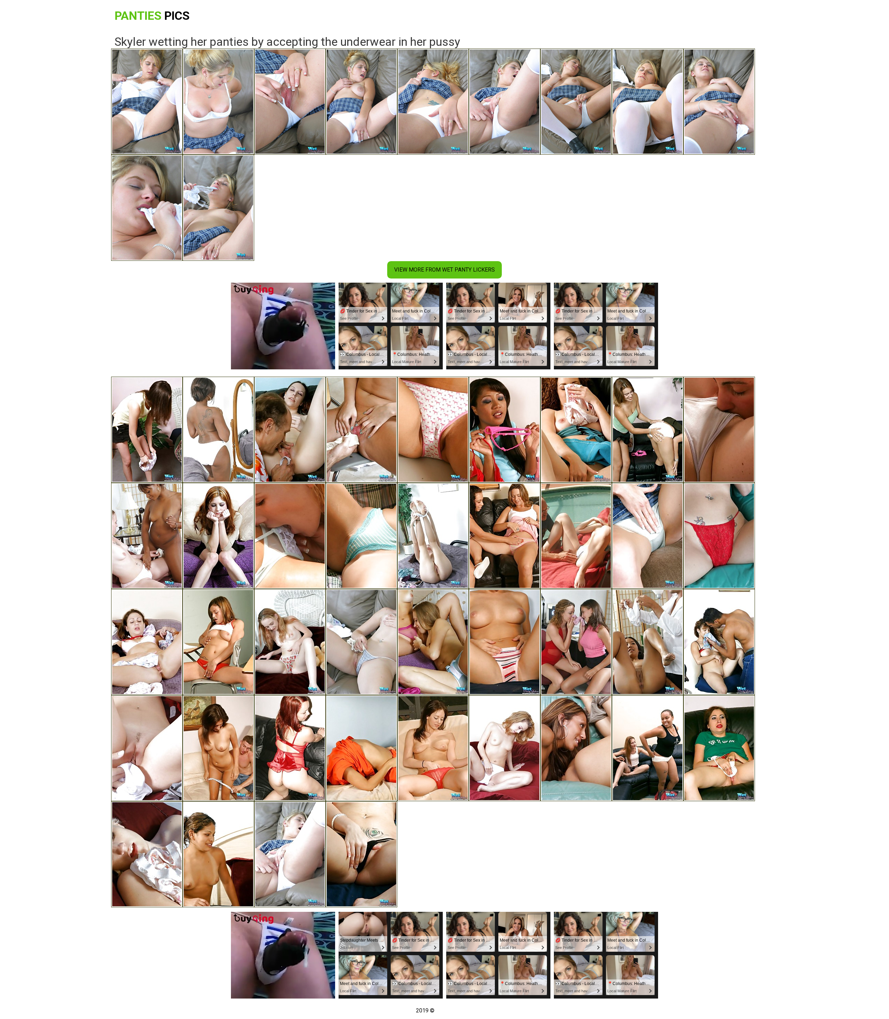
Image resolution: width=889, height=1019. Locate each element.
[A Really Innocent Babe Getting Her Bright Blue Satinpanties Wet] (647, 536)
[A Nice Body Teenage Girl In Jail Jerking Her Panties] (504, 642)
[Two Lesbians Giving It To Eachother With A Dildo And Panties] (647, 430)
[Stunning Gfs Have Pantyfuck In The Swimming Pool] (290, 536)
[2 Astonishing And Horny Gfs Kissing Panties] (218, 854)
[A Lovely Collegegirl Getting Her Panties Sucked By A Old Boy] (290, 430)
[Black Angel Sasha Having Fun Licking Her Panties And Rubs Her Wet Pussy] (218, 430)
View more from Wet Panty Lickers (444, 269)
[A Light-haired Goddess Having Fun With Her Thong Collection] (361, 854)
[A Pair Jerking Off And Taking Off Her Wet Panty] (719, 642)
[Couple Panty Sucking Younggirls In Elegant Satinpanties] (361, 536)
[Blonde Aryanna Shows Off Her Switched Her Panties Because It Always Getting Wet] (361, 642)
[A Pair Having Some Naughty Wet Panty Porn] (719, 430)
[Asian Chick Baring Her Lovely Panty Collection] (504, 430)
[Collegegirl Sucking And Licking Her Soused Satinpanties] (218, 642)
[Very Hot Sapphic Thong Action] (504, 536)
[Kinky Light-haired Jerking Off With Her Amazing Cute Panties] (147, 854)
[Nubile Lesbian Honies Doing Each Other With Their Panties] (576, 642)
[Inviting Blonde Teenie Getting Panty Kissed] (576, 536)
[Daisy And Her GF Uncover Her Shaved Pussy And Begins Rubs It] (147, 536)
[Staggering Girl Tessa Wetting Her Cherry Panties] (290, 642)
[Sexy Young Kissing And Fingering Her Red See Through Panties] (433, 748)
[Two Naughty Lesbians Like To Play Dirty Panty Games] (576, 748)
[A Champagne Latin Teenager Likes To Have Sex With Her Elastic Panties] (147, 642)
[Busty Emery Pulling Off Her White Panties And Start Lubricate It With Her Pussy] (433, 536)
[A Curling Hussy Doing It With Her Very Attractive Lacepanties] (576, 430)
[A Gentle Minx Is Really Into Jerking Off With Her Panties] (361, 748)
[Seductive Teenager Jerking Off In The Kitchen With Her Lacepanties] (433, 430)
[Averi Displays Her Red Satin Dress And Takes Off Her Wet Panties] (290, 748)
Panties (152, 16)
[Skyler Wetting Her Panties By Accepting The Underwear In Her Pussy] (290, 854)
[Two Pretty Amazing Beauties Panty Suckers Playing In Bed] (433, 642)
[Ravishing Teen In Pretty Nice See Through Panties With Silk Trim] (218, 748)
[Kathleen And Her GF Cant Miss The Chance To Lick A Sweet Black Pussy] (647, 748)
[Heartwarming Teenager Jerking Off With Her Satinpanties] (218, 536)
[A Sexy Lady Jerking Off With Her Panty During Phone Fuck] (719, 536)
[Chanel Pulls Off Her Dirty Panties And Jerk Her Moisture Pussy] (719, 748)
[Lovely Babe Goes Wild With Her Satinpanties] (504, 748)
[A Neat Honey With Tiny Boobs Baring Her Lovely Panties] (147, 430)
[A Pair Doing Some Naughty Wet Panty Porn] (647, 642)
